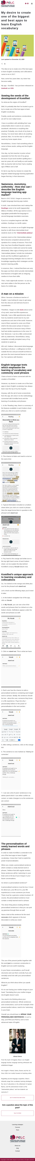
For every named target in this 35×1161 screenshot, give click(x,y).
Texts (17, 1130)
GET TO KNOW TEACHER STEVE (17, 1097)
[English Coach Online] (7, 3)
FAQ (17, 1148)
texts (22, 310)
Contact (17, 1151)
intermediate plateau (24, 233)
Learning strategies (17, 1124)
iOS (12, 88)
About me (17, 1145)
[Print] (5, 63)
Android (4, 88)
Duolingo (4, 208)
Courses (17, 1127)
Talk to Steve (17, 1113)
